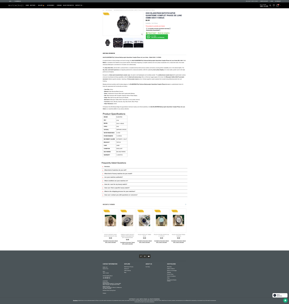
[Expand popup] (284, 294)
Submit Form (105, 268)
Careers (104, 293)
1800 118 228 (264, 6)
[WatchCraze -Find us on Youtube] (149, 256)
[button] (184, 204)
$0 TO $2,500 (109, 10)
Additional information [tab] (109, 53)
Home (103, 10)
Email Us (105, 267)
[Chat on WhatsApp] (285, 300)
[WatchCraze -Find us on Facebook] (141, 256)
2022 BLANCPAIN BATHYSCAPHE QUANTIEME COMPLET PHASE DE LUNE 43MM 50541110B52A (164, 15)
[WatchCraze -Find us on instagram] (145, 256)
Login (271, 1)
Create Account (264, 1)
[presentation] (104, 42)
